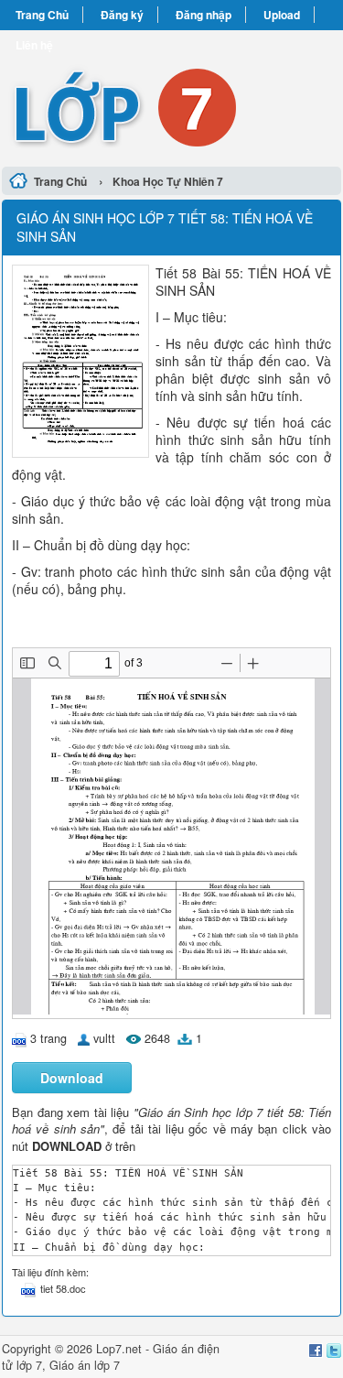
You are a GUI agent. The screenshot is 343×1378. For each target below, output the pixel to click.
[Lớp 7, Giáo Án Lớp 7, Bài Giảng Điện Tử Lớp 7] (171, 95)
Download (71, 1078)
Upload (281, 14)
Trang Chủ (42, 14)
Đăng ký (122, 14)
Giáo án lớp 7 (84, 1365)
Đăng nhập (203, 14)
